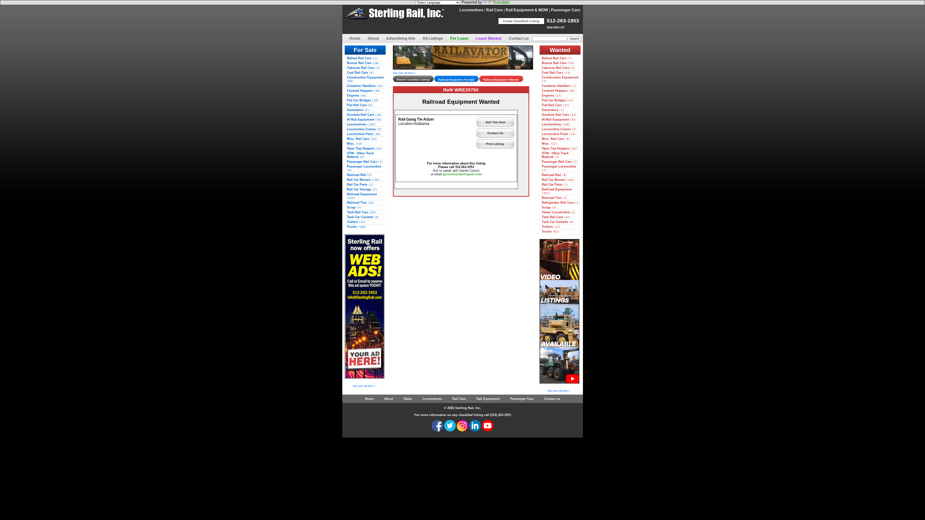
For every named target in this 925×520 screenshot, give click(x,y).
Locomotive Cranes (364, 129)
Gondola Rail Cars (364, 115)
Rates (408, 399)
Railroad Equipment (362, 196)
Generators (358, 110)
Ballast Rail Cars (362, 58)
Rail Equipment (488, 399)
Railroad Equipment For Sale (456, 79)
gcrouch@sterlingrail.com (462, 174)
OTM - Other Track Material (360, 155)
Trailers (356, 222)
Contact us (519, 38)
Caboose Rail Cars (363, 68)
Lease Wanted (489, 38)
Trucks (356, 226)
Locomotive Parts (364, 134)
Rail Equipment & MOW (527, 10)
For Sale (365, 50)
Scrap (354, 207)
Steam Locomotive (559, 212)
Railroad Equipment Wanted (501, 79)
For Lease (459, 38)
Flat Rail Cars (360, 105)
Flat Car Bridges (363, 100)
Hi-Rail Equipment (364, 119)
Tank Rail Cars (361, 212)
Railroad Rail (359, 175)
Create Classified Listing (521, 21)
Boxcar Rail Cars (363, 63)
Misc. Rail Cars (362, 139)
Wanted (560, 50)
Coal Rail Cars (360, 72)
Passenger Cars (565, 10)
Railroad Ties (360, 202)
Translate (501, 2)
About (373, 38)
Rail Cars (494, 10)
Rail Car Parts (360, 184)
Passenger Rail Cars (365, 161)
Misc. (355, 143)
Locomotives (471, 10)
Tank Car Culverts (363, 217)
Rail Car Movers (363, 180)
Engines (357, 95)
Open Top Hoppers (365, 148)
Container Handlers (365, 86)
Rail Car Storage (362, 189)
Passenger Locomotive (364, 168)
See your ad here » (364, 385)
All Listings (433, 38)
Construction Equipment (365, 79)
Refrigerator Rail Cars (561, 202)
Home (355, 38)
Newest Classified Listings (413, 79)
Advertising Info (400, 38)
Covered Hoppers (363, 90)
